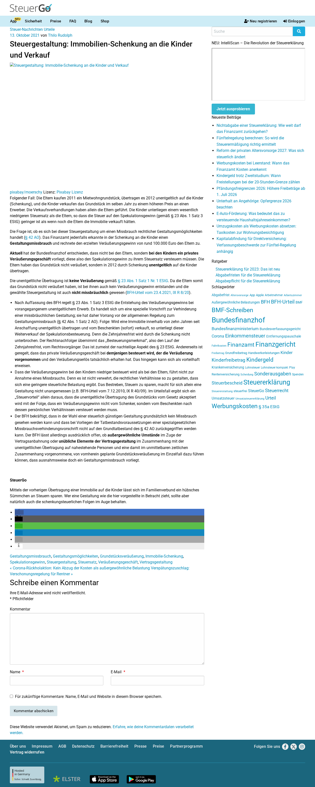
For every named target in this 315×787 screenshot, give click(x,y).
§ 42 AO (32, 237)
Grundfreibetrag (236, 353)
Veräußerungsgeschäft (118, 562)
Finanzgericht (275, 344)
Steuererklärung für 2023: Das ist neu (248, 269)
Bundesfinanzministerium (235, 328)
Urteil (270, 398)
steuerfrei (240, 391)
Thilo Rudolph (60, 35)
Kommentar (20, 609)
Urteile (49, 29)
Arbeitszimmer (293, 295)
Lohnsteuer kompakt (274, 367)
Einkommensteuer (245, 336)
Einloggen (296, 21)
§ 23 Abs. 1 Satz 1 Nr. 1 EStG (143, 280)
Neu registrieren (263, 21)
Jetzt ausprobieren (233, 109)
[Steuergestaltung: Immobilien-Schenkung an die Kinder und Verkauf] (107, 125)
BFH (265, 302)
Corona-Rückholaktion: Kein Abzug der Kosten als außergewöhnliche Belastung (80, 568)
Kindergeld (259, 359)
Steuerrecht (276, 390)
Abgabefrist (221, 295)
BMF (299, 302)
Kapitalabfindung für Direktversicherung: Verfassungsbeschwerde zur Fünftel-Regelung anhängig (256, 245)
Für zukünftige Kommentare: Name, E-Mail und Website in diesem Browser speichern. (88, 696)
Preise (55, 21)
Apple (260, 295)
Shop (105, 21)
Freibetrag (218, 353)
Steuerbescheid (227, 382)
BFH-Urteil (283, 302)
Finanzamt (240, 344)
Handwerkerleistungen (264, 353)
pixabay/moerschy (26, 192)
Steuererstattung (222, 391)
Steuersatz (87, 562)
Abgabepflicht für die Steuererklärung (248, 281)
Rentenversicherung (225, 374)
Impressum (42, 746)
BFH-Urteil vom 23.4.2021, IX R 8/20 (158, 292)
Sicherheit (33, 21)
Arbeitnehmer (274, 295)
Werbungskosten (235, 406)
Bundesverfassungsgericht (280, 329)
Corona (218, 336)
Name (17, 672)
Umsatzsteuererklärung (250, 398)
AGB (62, 746)
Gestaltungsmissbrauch (30, 556)
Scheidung (246, 374)
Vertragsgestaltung (156, 562)
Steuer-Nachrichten (26, 29)
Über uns (18, 746)
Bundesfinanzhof (238, 320)
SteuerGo (256, 390)
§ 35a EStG (269, 406)
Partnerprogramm (186, 746)
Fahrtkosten (219, 345)
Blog (88, 21)
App (13, 21)
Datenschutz (83, 746)
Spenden (298, 374)
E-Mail (118, 672)
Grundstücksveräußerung (122, 556)
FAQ (72, 21)
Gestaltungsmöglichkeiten (75, 556)
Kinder (287, 352)
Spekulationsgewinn (27, 562)
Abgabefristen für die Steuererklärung (248, 275)
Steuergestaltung (61, 562)
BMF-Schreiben (232, 310)
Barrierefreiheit (114, 746)
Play (292, 367)
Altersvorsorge (240, 295)
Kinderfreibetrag (228, 360)
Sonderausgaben (272, 374)
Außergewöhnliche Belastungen (236, 302)
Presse (140, 746)
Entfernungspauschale (283, 336)
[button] (19, 512)
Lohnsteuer (252, 367)
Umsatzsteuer (223, 398)
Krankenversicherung (228, 367)
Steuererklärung (266, 382)
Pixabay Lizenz (70, 192)
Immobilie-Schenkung (164, 556)
